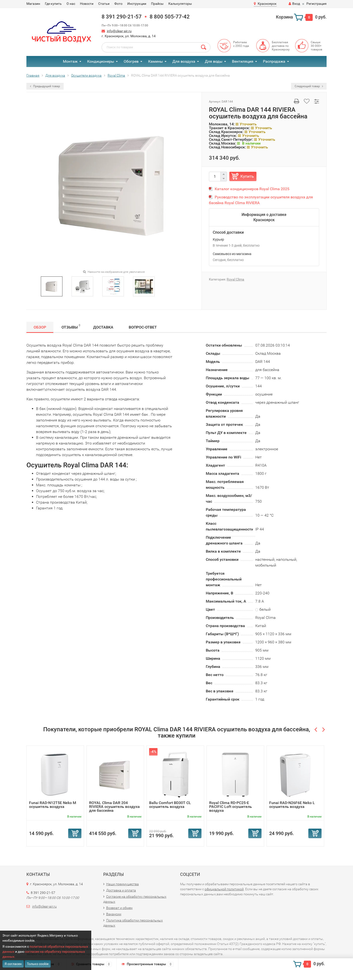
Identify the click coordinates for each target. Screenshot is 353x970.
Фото (118, 4)
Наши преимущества (122, 884)
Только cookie (38, 964)
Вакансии (113, 914)
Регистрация (316, 4)
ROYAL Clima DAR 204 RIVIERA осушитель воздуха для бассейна (114, 806)
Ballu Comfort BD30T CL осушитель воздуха (170, 804)
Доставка (103, 327)
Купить (247, 176)
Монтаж (70, 61)
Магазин (33, 4)
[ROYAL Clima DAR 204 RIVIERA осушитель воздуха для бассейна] (115, 774)
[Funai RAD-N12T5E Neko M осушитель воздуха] (55, 774)
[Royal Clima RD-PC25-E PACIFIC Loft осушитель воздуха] (235, 774)
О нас (71, 4)
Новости (86, 4)
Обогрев (131, 61)
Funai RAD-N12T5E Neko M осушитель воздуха (52, 804)
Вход (296, 4)
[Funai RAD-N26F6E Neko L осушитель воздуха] (295, 774)
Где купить (53, 4)
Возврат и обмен (119, 908)
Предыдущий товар (46, 86)
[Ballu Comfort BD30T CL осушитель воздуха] (175, 774)
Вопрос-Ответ (143, 327)
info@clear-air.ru (119, 31)
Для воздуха (183, 61)
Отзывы (70, 326)
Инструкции (136, 4)
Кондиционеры (100, 61)
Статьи (104, 4)
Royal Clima (235, 279)
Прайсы (157, 4)
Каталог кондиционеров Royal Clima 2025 (252, 189)
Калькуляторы (180, 4)
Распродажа (274, 61)
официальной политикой (224, 889)
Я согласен (13, 964)
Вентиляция (242, 61)
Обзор (40, 327)
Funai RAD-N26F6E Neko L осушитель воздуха (292, 804)
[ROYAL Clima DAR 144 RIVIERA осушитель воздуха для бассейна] (51, 286)
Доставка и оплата (121, 890)
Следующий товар (308, 86)
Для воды (213, 61)
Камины (155, 61)
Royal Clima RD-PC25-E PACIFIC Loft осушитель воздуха (230, 806)
